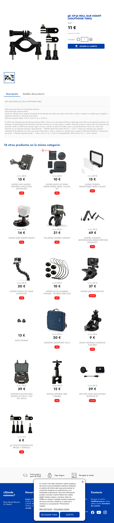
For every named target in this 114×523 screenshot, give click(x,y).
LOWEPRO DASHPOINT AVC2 (57, 342)
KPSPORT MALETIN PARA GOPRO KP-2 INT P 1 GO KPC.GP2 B (22, 396)
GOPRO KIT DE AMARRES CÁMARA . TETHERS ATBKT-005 (57, 292)
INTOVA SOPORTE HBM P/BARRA (57, 395)
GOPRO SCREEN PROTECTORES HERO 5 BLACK (92, 185)
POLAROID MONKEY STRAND (57, 238)
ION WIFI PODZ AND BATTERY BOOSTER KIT (92, 395)
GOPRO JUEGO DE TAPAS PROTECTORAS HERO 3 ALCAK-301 (57, 186)
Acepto (69, 514)
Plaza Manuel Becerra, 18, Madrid (11, 503)
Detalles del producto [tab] (33, 94)
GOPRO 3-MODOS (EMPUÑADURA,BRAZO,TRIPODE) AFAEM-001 (93, 240)
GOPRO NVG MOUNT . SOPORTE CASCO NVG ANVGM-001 (21, 186)
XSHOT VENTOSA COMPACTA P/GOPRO (92, 343)
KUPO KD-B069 (21, 340)
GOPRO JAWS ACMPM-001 (92, 291)
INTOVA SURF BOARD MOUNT (22, 238)
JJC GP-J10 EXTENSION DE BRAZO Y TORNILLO (21, 446)
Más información (45, 509)
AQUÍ (41, 497)
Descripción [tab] (12, 94)
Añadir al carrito (86, 46)
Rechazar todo (49, 514)
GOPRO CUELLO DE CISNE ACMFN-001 (21, 292)
